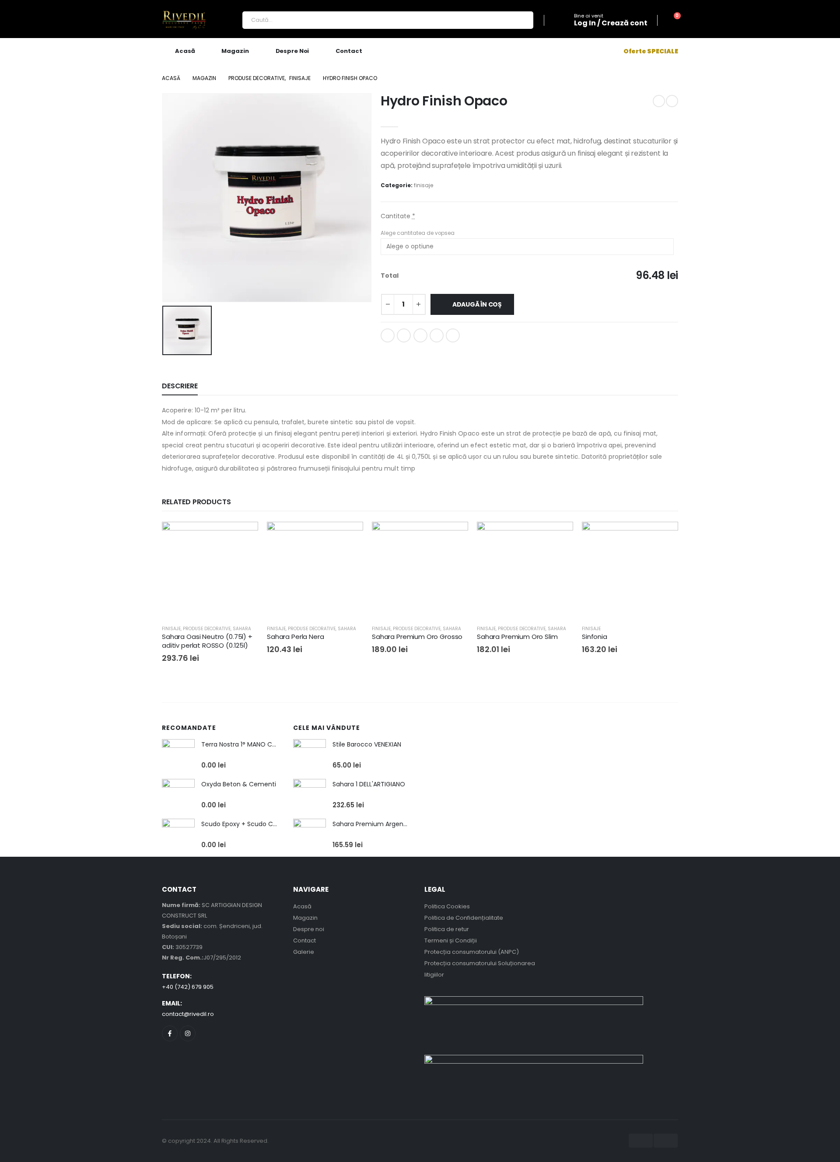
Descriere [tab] (180, 386)
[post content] (210, 570)
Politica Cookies (447, 906)
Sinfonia (594, 636)
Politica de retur (446, 929)
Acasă (185, 51)
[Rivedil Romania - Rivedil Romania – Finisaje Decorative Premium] (184, 20)
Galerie (303, 952)
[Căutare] (521, 20)
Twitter (404, 335)
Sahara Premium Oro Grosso (417, 636)
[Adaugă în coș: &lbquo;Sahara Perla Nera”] (349, 536)
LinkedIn (420, 335)
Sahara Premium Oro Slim (517, 636)
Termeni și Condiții (450, 940)
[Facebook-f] (170, 1033)
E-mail (453, 335)
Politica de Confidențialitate (463, 918)
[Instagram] (188, 1033)
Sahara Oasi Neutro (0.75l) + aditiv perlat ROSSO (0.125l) (207, 641)
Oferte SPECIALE (650, 51)
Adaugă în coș (477, 304)
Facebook (388, 335)
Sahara (242, 628)
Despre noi (292, 51)
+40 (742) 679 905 (188, 987)
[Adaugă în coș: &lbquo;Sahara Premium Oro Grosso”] (454, 536)
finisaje (423, 185)
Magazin (234, 51)
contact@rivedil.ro (188, 1014)
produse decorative (207, 628)
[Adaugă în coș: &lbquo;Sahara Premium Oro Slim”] (559, 536)
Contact (349, 51)
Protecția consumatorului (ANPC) (471, 952)
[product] (178, 755)
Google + (437, 335)
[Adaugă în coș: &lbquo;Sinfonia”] (664, 536)
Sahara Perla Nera (295, 636)
